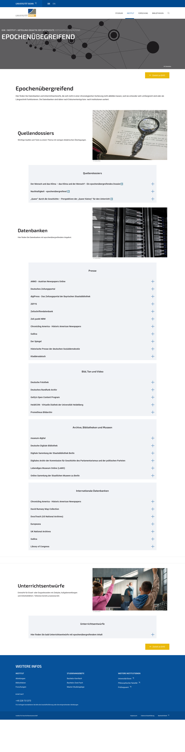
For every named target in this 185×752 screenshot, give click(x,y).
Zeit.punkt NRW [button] (38, 319)
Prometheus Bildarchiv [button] (41, 412)
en (54, 3)
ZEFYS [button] (34, 304)
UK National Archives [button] (41, 531)
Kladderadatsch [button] (38, 356)
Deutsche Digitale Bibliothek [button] (44, 445)
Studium (119, 13)
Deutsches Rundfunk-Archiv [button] (44, 389)
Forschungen (21, 687)
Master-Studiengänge (75, 687)
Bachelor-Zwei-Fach (75, 683)
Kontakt (20, 694)
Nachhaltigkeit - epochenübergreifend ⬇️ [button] (50, 191)
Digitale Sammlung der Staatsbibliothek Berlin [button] (52, 453)
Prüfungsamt (123, 687)
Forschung (143, 13)
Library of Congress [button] (40, 546)
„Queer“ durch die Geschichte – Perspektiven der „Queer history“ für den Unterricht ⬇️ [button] (72, 199)
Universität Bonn (25, 3)
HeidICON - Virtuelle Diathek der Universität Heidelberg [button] (57, 404)
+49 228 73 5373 (23, 700)
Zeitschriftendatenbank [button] (42, 311)
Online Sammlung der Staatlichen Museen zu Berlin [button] (55, 475)
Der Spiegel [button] (36, 341)
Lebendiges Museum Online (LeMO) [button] (48, 468)
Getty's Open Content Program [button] (45, 397)
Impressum (133, 715)
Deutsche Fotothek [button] (40, 382)
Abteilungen (20, 678)
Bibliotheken (157, 13)
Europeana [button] (36, 524)
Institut (130, 13)
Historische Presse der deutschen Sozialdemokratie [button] (55, 349)
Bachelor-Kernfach (74, 678)
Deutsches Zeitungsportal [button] (43, 289)
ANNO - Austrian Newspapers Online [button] (48, 281)
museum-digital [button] (38, 438)
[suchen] (167, 14)
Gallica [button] (34, 334)
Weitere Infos (29, 666)
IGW (3, 30)
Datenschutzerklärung (147, 715)
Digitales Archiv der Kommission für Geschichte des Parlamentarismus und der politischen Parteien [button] (78, 460)
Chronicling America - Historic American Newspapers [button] (56, 326)
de (49, 3)
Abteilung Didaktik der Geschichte (36, 30)
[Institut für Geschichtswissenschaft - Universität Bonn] (26, 13)
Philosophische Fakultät (127, 683)
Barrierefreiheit (162, 715)
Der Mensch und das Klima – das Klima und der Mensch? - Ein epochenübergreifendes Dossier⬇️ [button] (77, 184)
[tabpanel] (92, 44)
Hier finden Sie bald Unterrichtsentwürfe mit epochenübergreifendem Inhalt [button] (66, 634)
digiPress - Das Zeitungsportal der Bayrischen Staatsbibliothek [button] (60, 296)
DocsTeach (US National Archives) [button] (47, 516)
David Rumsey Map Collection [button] (45, 509)
